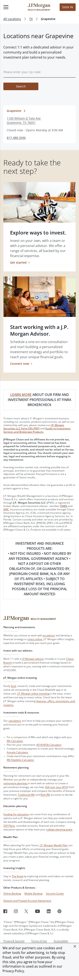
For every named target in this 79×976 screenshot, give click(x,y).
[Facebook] (5, 911)
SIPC (6, 509)
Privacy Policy (13, 971)
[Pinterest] (60, 911)
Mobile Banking (33, 893)
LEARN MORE (21, 394)
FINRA (63, 506)
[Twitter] (26, 911)
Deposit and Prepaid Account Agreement (27, 900)
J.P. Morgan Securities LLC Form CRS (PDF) (33, 426)
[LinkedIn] (49, 911)
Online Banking (12, 893)
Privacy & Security (13, 941)
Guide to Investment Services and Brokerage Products (37, 430)
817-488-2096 (16, 138)
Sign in (67, 7)
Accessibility (61, 941)
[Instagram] (16, 911)
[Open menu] (11, 7)
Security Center (55, 893)
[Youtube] (37, 911)
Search (21, 86)
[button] (74, 946)
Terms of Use (39, 941)
